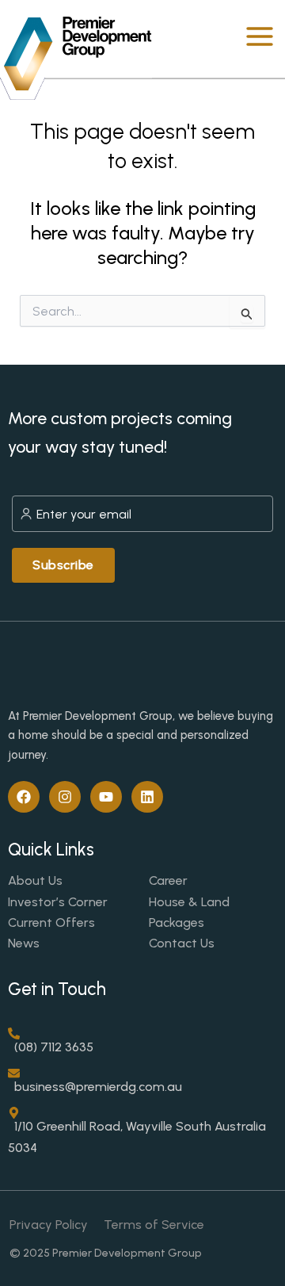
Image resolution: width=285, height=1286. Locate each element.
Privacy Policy (49, 1224)
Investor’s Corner (58, 901)
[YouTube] (106, 797)
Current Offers (51, 922)
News (24, 943)
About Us (35, 880)
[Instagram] (65, 797)
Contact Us (182, 943)
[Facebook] (24, 797)
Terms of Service (154, 1224)
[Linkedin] (147, 797)
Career (168, 880)
